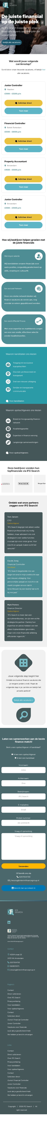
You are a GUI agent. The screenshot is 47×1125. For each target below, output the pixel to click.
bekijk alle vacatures (11, 42)
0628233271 (14, 966)
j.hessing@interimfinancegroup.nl (24, 880)
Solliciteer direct (25, 103)
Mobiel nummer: (23, 818)
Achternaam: (23, 778)
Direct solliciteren (14, 994)
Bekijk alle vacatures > (23, 700)
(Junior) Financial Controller (18, 1020)
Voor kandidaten (16, 401)
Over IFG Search (13, 998)
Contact (10, 990)
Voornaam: (23, 765)
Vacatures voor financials (17, 1027)
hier (43, 69)
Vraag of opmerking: (23, 831)
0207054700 (24, 877)
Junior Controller (13, 85)
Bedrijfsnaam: (24, 791)
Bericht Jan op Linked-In (24, 888)
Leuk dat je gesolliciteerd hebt (18, 1031)
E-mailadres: (23, 805)
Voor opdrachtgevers (18, 453)
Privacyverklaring (13, 1001)
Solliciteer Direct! (39, 1116)
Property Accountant (15, 161)
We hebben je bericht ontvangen (20, 1035)
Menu (40, 4)
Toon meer (23, 111)
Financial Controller (14, 123)
